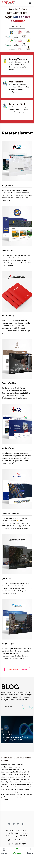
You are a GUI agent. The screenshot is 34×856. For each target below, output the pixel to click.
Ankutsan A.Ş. (8, 315)
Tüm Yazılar (8, 707)
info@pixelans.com (19, 840)
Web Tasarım (16, 81)
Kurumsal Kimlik (18, 104)
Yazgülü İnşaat (8, 643)
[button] (24, 707)
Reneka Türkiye (9, 383)
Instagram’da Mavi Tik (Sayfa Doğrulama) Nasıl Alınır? (15, 738)
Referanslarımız (17, 26)
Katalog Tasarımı (18, 59)
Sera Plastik (7, 250)
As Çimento (7, 185)
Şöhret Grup (7, 578)
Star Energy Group (10, 513)
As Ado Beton (8, 448)
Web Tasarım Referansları (18, 669)
